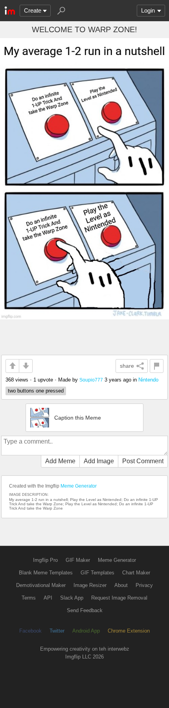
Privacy (144, 585)
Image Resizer (90, 585)
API (48, 598)
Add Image (99, 461)
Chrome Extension (129, 631)
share (127, 366)
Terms (29, 598)
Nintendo (148, 380)
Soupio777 (91, 379)
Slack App (71, 598)
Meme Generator (79, 486)
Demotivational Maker (41, 585)
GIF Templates (97, 573)
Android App (86, 631)
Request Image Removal (119, 598)
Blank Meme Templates (46, 573)
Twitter (57, 631)
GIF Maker (78, 560)
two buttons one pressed (36, 391)
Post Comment (142, 461)
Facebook (30, 631)
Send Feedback (85, 610)
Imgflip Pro (45, 560)
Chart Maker (136, 573)
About (121, 585)
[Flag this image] (156, 366)
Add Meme (60, 461)
